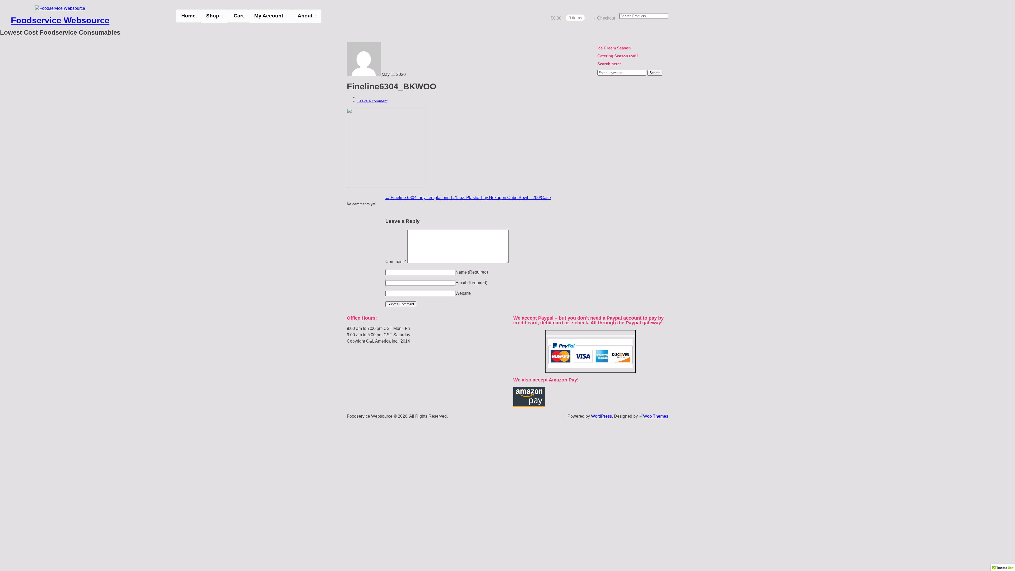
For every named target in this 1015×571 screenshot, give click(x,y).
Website (463, 293)
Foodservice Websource (60, 20)
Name (471, 272)
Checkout (606, 18)
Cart (239, 16)
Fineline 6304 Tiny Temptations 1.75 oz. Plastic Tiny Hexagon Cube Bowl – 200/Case (468, 197)
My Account (268, 16)
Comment (395, 261)
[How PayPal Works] (590, 366)
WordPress (601, 416)
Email (471, 282)
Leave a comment (372, 101)
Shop (212, 16)
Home (188, 16)
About (305, 16)
